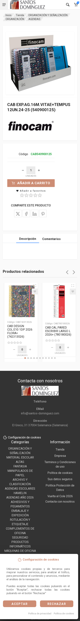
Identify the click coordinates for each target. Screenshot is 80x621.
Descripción (27, 239)
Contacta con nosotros (60, 501)
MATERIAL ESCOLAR (20, 457)
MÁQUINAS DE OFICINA (20, 551)
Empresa (60, 456)
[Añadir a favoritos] (35, 291)
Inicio (9, 15)
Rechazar (56, 604)
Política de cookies (64, 613)
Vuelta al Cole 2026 (60, 496)
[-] (22, 170)
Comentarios (51, 239)
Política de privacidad (39, 613)
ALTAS (20, 462)
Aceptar (20, 604)
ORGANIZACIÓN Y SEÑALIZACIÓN (48, 15)
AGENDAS (34, 19)
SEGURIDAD (20, 537)
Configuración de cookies (24, 437)
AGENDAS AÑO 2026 (20, 497)
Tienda (20, 15)
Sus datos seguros (60, 479)
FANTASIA (20, 466)
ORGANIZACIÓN (15, 19)
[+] (38, 170)
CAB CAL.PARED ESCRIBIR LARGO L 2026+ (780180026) (58, 331)
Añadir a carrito (33, 183)
